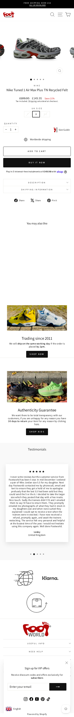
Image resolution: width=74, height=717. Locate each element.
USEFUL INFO (36, 643)
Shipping (32, 101)
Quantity (10, 123)
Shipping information (37, 189)
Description (37, 182)
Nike (37, 85)
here (36, 424)
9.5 (45, 114)
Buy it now (37, 162)
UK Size (37, 108)
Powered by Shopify (37, 714)
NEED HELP (36, 651)
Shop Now (37, 354)
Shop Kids (37, 431)
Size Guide (63, 129)
